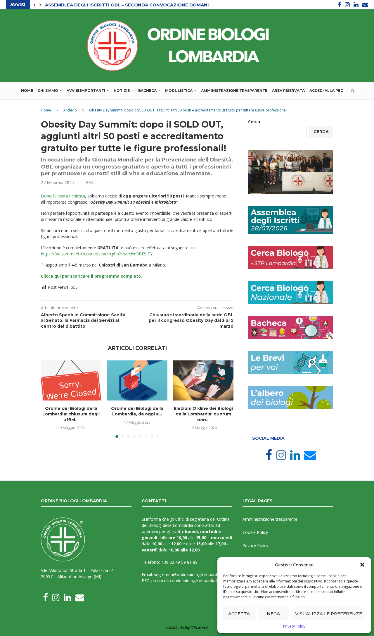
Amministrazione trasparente (234, 90)
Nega (273, 613)
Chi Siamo (48, 90)
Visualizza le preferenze (328, 613)
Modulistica (179, 90)
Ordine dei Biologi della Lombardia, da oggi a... (137, 411)
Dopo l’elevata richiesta (63, 196)
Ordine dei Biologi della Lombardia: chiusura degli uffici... (71, 413)
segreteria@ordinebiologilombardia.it (189, 574)
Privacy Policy (294, 626)
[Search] (353, 90)
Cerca (254, 121)
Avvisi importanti (86, 90)
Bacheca (147, 90)
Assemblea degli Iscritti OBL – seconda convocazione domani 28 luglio (140, 5)
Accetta (239, 613)
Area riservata (288, 90)
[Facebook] (339, 4)
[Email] (365, 4)
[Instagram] (347, 4)
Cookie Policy (255, 532)
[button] (362, 565)
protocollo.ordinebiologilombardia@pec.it (190, 580)
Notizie (122, 90)
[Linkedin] (356, 4)
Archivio (70, 110)
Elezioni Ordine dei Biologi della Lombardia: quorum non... (203, 413)
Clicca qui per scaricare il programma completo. (91, 276)
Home (27, 90)
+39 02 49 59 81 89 (179, 562)
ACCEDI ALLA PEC (326, 90)
